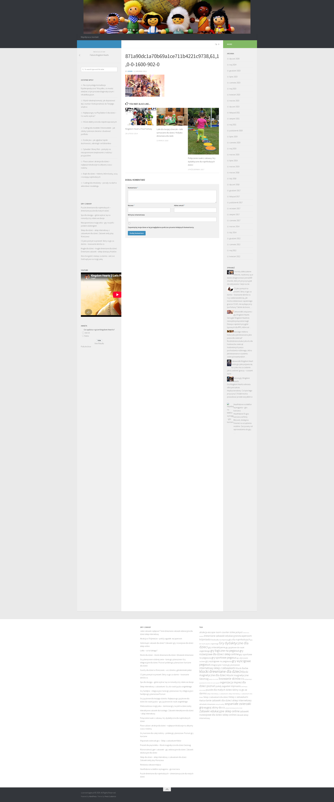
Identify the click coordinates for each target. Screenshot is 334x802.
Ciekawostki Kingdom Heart (242, 361)
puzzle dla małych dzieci (219, 689)
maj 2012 (232, 250)
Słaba (86, 336)
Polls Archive (86, 346)
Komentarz (133, 188)
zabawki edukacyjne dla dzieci (233, 708)
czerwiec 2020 (234, 142)
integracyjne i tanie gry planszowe (225, 665)
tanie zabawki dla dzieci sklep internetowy (229, 700)
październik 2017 (236, 202)
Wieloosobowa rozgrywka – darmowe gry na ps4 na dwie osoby (165, 706)
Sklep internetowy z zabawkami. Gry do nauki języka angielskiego (166, 686)
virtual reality (220, 704)
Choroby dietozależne (242, 271)
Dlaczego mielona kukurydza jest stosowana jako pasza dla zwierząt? (239, 334)
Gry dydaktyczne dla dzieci (223, 645)
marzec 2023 (234, 100)
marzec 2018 (234, 172)
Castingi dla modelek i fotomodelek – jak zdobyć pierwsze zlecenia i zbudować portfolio (98, 131)
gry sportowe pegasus (224, 657)
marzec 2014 (234, 226)
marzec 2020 (234, 154)
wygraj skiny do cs (214, 707)
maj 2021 (232, 124)
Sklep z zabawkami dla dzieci (215, 697)
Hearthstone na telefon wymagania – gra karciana (243, 407)
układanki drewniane (207, 704)
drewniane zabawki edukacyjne (221, 635)
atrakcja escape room (210, 632)
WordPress (93, 796)
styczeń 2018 (234, 184)
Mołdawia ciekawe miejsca (150, 764)
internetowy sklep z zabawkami (217, 668)
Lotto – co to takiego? (148, 650)
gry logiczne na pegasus (224, 650)
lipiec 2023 (233, 76)
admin (130, 71)
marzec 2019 (234, 166)
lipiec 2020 (233, 136)
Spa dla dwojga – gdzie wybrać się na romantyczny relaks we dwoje (166, 682)
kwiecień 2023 (234, 94)
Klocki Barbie (242, 668)
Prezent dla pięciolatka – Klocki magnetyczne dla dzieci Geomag (165, 745)
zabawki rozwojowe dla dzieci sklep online (224, 713)
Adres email (179, 205)
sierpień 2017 (234, 214)
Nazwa (131, 205)
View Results (99, 343)
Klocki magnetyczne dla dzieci (223, 673)
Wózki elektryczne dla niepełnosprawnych (100, 122)
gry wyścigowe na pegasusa (218, 661)
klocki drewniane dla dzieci (220, 671)
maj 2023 (232, 88)
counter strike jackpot (232, 632)
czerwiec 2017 (234, 220)
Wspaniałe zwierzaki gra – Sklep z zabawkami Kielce (160, 740)
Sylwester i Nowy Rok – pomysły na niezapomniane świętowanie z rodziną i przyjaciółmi (96, 152)
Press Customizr (110, 796)
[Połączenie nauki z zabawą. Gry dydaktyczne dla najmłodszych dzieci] (203, 131)
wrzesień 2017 (234, 208)
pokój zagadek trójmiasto (228, 686)
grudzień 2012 (234, 238)
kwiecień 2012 (234, 256)
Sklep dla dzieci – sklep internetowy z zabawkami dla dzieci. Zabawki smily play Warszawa (97, 233)
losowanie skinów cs (231, 678)
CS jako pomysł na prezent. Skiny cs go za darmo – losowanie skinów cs (239, 291)
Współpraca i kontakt (90, 37)
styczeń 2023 (234, 106)
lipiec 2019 (233, 160)
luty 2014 (232, 232)
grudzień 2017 (234, 190)
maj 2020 (232, 148)
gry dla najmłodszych (239, 639)
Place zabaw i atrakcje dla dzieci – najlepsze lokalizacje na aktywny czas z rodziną (96, 164)
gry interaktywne (216, 647)
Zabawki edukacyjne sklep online (219, 711)
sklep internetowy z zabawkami (217, 694)
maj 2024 (232, 64)
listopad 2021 (234, 112)
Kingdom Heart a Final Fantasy (138, 128)
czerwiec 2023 (234, 82)
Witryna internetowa (136, 215)
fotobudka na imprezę (219, 640)
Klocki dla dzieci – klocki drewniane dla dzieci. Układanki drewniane (166, 655)
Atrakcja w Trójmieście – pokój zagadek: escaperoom (161, 638)
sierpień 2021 (234, 118)
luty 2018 (232, 178)
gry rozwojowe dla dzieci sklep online (221, 652)
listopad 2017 (234, 196)
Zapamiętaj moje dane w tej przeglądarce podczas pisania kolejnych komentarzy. (161, 227)
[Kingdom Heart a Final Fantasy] (140, 116)
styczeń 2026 (234, 58)
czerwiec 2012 (234, 244)
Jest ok (87, 333)
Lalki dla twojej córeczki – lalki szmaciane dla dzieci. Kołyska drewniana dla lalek (170, 132)
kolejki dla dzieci (213, 679)
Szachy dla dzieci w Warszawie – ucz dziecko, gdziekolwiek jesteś (166, 670)
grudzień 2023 (234, 70)
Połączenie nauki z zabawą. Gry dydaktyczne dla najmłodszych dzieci (201, 161)
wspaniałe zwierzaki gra (225, 705)
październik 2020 (236, 130)
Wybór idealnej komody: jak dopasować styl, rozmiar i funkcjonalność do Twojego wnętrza (98, 103)
